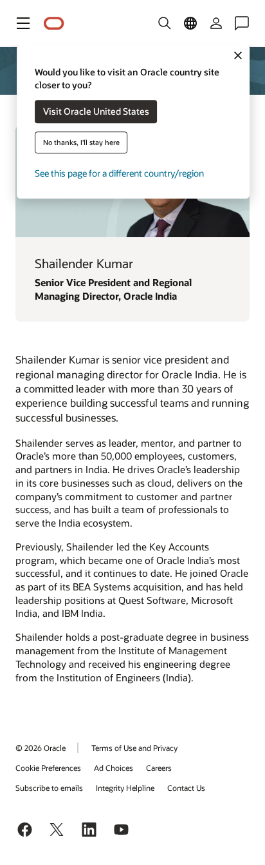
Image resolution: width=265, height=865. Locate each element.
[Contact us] (242, 23)
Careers (159, 768)
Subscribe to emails (49, 787)
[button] (23, 23)
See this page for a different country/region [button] (119, 174)
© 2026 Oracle (40, 748)
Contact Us (186, 787)
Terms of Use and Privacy (134, 748)
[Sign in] (216, 23)
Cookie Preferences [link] (48, 768)
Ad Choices (113, 768)
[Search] (164, 23)
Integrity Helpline (125, 787)
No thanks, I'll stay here (81, 143)
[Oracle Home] (54, 23)
